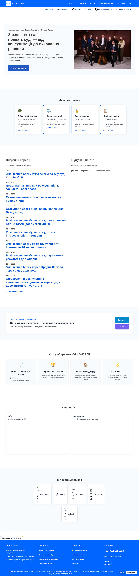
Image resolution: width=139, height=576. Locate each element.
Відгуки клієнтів (78, 559)
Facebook (98, 494)
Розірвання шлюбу (46, 555)
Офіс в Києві (49, 9)
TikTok (62, 494)
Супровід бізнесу (45, 563)
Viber (89, 9)
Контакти (121, 3)
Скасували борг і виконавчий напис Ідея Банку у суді (34, 210)
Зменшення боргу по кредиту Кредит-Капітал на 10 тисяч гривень (33, 245)
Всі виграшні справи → (15, 291)
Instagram (44, 494)
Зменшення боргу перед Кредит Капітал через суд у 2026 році (34, 269)
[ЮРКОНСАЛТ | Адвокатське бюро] (16, 3)
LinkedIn (71, 514)
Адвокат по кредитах (47, 550)
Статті (92, 3)
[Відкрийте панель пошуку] (130, 3)
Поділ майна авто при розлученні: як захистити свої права (32, 187)
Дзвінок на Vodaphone (105, 9)
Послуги (82, 3)
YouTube (79, 494)
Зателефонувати (18, 68)
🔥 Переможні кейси (79, 550)
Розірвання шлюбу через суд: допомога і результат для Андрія (35, 257)
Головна (72, 3)
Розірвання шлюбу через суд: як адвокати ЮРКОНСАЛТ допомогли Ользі (36, 222)
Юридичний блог (78, 555)
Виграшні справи (106, 3)
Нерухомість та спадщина (48, 559)
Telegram (77, 9)
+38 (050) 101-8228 (114, 551)
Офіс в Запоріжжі (62, 9)
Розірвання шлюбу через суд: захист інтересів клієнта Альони (32, 234)
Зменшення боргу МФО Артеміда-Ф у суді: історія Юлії (36, 175)
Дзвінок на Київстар (125, 9)
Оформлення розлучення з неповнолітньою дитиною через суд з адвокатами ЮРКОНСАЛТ (33, 282)
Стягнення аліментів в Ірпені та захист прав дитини (33, 199)
